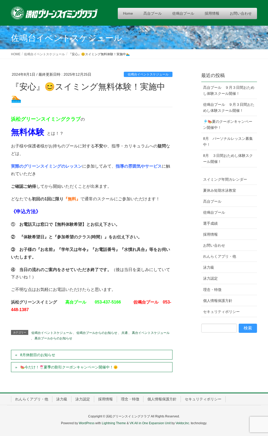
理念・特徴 (212, 290)
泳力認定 (210, 278)
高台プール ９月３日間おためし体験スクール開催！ (228, 90)
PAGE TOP (256, 418)
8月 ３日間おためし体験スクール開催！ (228, 158)
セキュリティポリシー (221, 312)
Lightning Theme (114, 423)
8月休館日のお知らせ (37, 355)
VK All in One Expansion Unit (150, 423)
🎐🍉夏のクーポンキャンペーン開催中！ (227, 124)
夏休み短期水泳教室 (219, 190)
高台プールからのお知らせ (53, 338)
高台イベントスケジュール (151, 333)
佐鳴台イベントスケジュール (148, 74)
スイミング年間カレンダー (225, 179)
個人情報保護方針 (217, 301)
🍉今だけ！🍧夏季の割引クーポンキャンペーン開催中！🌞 (69, 367)
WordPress (86, 423)
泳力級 (208, 267)
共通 (124, 333)
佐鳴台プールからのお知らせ (96, 333)
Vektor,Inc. (183, 423)
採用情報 (210, 234)
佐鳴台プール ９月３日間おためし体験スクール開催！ (228, 107)
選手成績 (210, 223)
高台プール (212, 201)
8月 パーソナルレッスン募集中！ (228, 141)
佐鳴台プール (214, 212)
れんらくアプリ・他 (219, 256)
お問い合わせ (214, 245)
